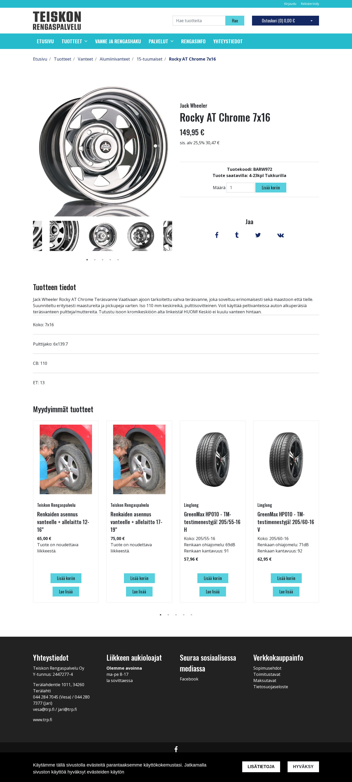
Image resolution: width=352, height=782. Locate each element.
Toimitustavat (266, 674)
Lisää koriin (271, 187)
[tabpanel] (103, 235)
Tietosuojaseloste (270, 686)
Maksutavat (264, 680)
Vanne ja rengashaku (118, 41)
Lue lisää (66, 591)
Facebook (189, 679)
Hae (235, 21)
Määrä (219, 187)
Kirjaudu (290, 4)
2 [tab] (94, 259)
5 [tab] (118, 259)
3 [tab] (102, 259)
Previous (29, 243)
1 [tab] (87, 259)
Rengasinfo (193, 41)
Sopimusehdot (267, 668)
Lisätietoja (261, 766)
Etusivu (45, 41)
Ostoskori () (278, 21)
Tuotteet (72, 41)
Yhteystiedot (228, 41)
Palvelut (158, 41)
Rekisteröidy (310, 4)
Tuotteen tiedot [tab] (54, 287)
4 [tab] (110, 259)
